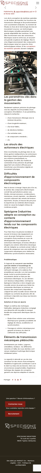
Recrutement (13, 414)
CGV (19, 463)
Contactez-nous (15, 404)
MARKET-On (21, 461)
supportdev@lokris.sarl (23, 11)
